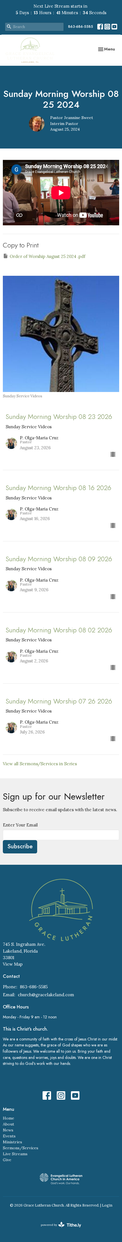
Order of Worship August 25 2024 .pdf (47, 256)
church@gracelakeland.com (46, 994)
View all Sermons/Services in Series (40, 763)
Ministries (12, 1141)
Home (8, 1118)
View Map (13, 964)
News (8, 1130)
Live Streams (15, 1153)
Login (107, 1205)
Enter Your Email (20, 825)
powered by (58, 1229)
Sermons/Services (20, 1147)
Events (9, 1136)
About (8, 1124)
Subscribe (20, 846)
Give (7, 1159)
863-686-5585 (80, 26)
